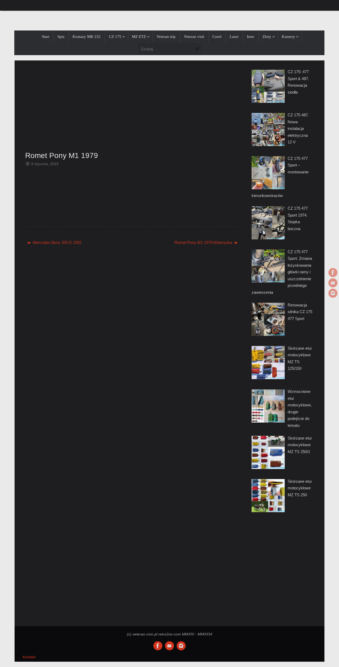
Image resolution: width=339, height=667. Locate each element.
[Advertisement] (132, 104)
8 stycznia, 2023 (45, 164)
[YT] (332, 282)
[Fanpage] (332, 272)
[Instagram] (332, 293)
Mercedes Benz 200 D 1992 (56, 242)
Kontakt (29, 657)
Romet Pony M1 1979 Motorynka (204, 242)
